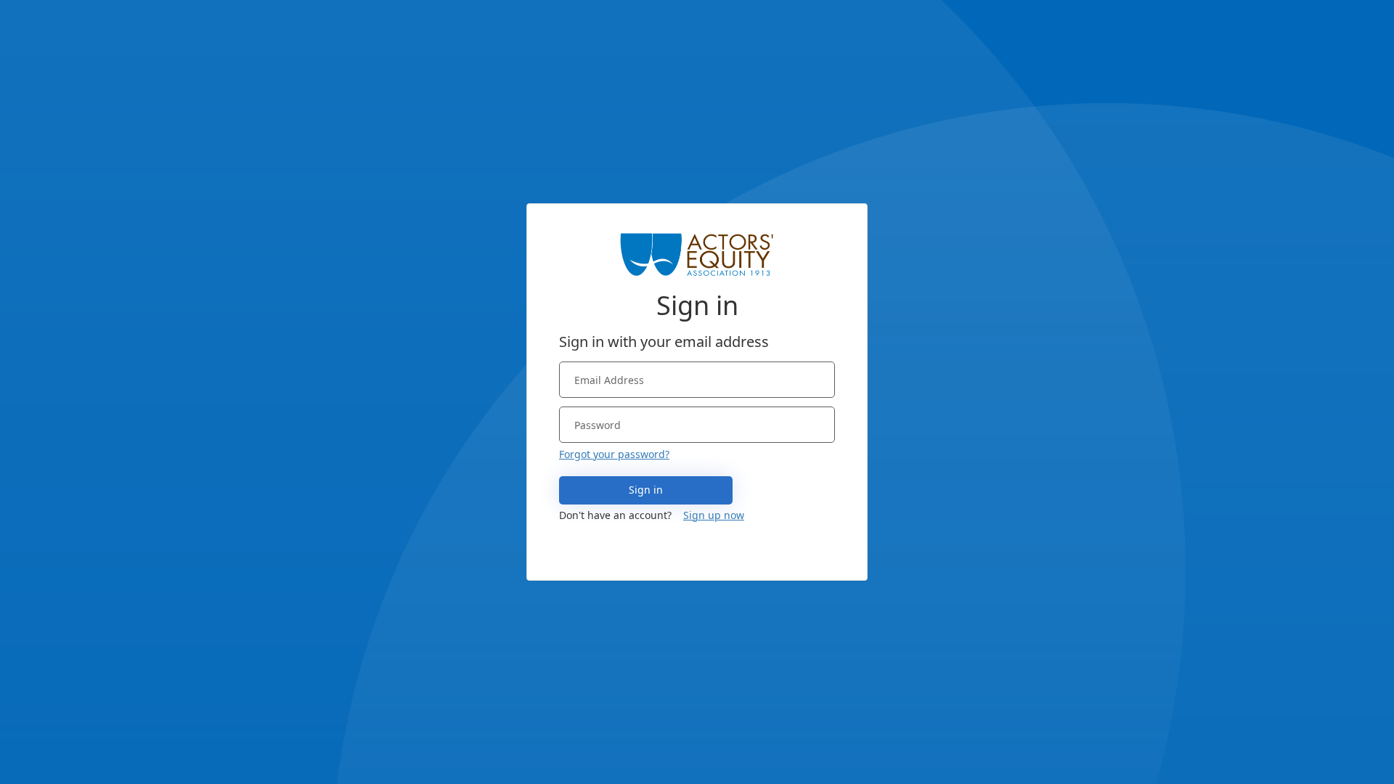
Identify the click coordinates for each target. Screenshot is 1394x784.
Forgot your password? (614, 454)
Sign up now (713, 515)
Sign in (646, 490)
